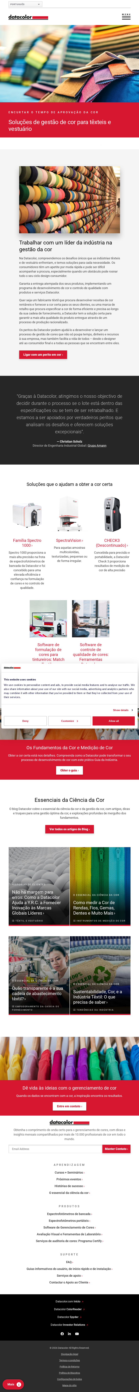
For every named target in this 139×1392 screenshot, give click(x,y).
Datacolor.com (68, 1301)
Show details (120, 710)
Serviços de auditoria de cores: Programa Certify (69, 1241)
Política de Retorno (70, 1366)
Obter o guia (68, 770)
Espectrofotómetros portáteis (69, 1220)
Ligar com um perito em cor (42, 354)
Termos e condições (69, 1360)
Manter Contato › (116, 1149)
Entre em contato (68, 1106)
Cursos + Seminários (69, 1172)
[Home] (28, 17)
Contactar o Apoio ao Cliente (68, 1282)
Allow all (114, 720)
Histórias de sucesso (69, 1186)
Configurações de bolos (69, 1379)
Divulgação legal (69, 1354)
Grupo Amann (97, 445)
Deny (25, 720)
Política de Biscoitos (69, 1373)
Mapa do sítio (69, 1385)
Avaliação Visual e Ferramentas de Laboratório (69, 1234)
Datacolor (68, 1309)
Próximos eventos (68, 1179)
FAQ (69, 1262)
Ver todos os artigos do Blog (68, 829)
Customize (67, 720)
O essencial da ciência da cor (68, 1193)
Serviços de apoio (69, 1275)
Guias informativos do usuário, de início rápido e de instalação (69, 1269)
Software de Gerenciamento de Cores (68, 1227)
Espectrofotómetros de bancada (69, 1214)
